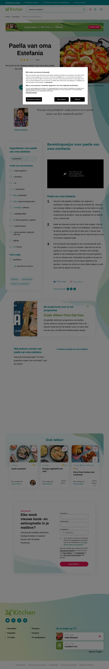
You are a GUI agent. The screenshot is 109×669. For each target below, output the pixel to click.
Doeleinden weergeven (34, 99)
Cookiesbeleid (48, 82)
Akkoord (77, 99)
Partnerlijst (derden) (31, 92)
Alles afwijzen (61, 99)
